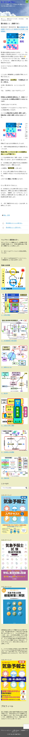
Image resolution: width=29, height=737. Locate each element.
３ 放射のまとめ (6, 367)
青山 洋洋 (6, 215)
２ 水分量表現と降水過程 (9, 340)
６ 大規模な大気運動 (7, 452)
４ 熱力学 (4, 393)
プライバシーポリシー (6, 730)
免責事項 (23, 730)
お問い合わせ (16, 730)
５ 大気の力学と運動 (7, 425)
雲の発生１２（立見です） (13, 227)
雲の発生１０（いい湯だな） (14, 223)
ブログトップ (9, 29)
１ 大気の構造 (5, 315)
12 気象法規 (5, 478)
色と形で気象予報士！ (9, 2)
